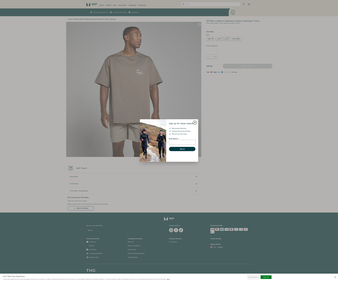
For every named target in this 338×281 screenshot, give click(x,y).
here (168, 279)
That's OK (266, 277)
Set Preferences (253, 277)
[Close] (335, 277)
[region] (169, 277)
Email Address (174, 138)
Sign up (182, 149)
